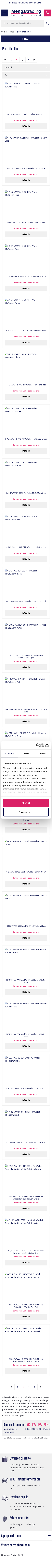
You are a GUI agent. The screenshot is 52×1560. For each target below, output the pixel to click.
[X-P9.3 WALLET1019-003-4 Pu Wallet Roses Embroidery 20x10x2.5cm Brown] (26, 1178)
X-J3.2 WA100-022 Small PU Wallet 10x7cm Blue (26, 168)
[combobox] (22, 23)
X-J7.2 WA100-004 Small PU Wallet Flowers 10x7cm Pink (26, 1035)
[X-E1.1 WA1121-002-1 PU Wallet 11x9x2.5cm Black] (26, 583)
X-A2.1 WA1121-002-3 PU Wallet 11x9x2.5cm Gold (26, 493)
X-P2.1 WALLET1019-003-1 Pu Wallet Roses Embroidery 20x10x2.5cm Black (26, 1360)
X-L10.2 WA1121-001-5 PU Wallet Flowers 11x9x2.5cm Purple (26, 656)
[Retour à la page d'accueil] (26, 12)
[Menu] (4, 13)
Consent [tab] (9, 753)
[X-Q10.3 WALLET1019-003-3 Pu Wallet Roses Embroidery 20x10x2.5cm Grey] (26, 1233)
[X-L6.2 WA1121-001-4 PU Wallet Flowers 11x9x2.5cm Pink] (26, 691)
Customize (24, 812)
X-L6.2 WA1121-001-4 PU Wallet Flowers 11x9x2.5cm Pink (26, 710)
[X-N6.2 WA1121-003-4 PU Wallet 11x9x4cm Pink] (26, 204)
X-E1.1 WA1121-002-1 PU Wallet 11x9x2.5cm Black (26, 601)
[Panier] (47, 13)
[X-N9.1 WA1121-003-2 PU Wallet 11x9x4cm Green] (26, 313)
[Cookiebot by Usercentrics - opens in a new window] (37, 745)
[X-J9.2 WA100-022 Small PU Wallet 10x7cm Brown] (26, 854)
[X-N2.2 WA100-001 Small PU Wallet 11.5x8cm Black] (26, 1124)
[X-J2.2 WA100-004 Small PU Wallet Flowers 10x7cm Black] (26, 962)
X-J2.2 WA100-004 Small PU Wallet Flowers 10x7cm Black (26, 981)
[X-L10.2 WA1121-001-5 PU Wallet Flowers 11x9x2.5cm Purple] (26, 637)
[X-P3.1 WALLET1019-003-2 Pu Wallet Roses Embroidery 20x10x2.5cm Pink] (26, 1287)
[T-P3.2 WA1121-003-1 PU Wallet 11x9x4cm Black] (26, 367)
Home (4, 31)
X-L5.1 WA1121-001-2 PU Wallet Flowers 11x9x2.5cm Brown (26, 819)
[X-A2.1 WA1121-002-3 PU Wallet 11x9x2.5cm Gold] (26, 475)
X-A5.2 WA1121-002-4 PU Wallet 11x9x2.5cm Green (26, 439)
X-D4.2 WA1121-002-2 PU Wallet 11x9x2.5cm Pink (26, 547)
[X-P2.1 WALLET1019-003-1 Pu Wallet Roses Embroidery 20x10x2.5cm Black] (26, 1341)
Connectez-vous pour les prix (26, 120)
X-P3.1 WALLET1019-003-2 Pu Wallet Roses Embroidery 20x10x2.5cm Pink (26, 1306)
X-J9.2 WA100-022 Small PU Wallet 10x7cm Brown (26, 872)
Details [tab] (26, 753)
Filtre (25, 39)
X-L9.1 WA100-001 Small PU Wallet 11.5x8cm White (26, 1088)
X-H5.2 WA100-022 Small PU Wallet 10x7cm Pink (26, 114)
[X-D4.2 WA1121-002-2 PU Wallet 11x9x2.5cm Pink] (26, 529)
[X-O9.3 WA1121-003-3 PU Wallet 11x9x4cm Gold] (26, 258)
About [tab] (42, 753)
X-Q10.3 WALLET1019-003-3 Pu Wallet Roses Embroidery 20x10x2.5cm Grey (26, 1252)
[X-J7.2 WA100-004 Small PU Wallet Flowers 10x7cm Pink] (26, 1016)
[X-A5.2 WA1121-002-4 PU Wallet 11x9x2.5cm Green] (26, 421)
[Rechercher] (47, 23)
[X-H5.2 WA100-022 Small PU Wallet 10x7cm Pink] (26, 96)
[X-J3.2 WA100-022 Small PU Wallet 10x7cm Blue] (26, 150)
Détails (26, 126)
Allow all (26, 803)
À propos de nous (11, 1536)
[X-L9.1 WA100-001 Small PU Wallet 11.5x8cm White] (26, 1070)
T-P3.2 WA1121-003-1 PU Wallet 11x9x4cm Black (26, 385)
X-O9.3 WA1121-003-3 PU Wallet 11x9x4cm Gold (26, 276)
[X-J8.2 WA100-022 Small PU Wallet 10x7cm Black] (26, 908)
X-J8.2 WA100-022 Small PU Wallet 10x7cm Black (26, 926)
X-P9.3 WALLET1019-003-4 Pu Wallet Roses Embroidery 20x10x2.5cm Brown (26, 1197)
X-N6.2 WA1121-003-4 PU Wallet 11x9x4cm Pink (26, 222)
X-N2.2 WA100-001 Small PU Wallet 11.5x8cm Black (26, 1142)
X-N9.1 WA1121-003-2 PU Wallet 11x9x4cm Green (26, 331)
